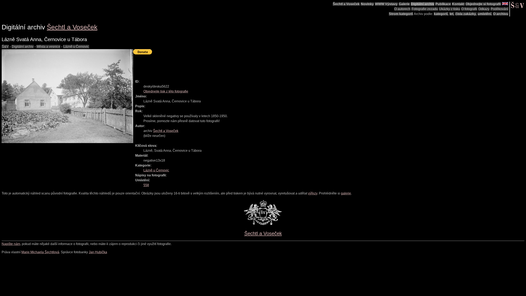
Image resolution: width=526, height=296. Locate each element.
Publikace (443, 4)
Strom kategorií (401, 14)
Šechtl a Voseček (346, 4)
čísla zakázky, (465, 14)
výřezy (312, 193)
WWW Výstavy (386, 4)
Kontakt (458, 4)
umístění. (485, 14)
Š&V (5, 46)
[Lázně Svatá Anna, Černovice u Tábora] (67, 96)
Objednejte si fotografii (483, 4)
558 (146, 185)
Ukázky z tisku (449, 9)
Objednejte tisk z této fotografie (165, 91)
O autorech (402, 9)
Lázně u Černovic (76, 46)
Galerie (404, 4)
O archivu (500, 14)
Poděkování (499, 9)
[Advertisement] (208, 65)
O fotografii (469, 9)
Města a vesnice (48, 46)
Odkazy (483, 9)
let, (452, 14)
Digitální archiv (422, 4)
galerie (346, 193)
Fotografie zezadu (425, 9)
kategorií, (441, 14)
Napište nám (11, 244)
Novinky (367, 4)
